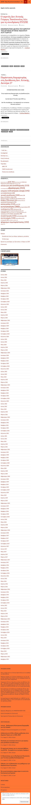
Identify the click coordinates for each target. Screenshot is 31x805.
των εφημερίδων (12, 265)
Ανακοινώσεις (4, 182)
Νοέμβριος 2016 (5, 567)
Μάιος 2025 (3, 312)
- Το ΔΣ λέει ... (4, 74)
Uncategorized (4, 153)
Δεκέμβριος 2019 (5, 481)
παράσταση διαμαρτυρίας (23, 129)
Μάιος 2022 (3, 409)
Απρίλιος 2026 (4, 282)
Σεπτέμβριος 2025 (5, 301)
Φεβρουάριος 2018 (5, 530)
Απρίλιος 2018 (4, 524)
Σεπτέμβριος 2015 (5, 602)
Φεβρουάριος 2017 (5, 559)
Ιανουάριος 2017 (5, 562)
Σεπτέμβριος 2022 (5, 398)
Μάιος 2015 (3, 610)
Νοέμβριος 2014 (5, 627)
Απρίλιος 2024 (4, 347)
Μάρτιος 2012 (4, 653)
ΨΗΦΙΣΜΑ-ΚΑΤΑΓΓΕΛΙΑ (19, 710)
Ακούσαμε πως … (5, 155)
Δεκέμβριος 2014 (5, 624)
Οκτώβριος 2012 (5, 645)
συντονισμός (8, 218)
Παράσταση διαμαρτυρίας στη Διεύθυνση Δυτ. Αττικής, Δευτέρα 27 (15, 80)
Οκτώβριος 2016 (5, 570)
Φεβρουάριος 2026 (5, 288)
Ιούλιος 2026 (4, 274)
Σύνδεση (3, 784)
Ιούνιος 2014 (4, 635)
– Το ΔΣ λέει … (4, 150)
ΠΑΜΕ (24, 182)
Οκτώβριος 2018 (5, 514)
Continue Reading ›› (25, 113)
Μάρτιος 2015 (4, 616)
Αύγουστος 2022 (5, 401)
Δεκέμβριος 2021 (5, 422)
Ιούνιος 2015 (4, 608)
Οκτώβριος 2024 (5, 331)
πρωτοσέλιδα (7, 265)
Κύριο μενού (29, 2)
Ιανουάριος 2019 (5, 506)
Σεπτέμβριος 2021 (5, 430)
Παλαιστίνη (5, 183)
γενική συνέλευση (10, 195)
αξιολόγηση (16, 188)
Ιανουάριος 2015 (5, 621)
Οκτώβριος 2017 (5, 541)
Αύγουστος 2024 (5, 336)
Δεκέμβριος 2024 (5, 325)
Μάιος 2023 (3, 377)
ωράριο (3, 224)
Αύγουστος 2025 (5, 304)
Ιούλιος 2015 (4, 605)
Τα (4, 265)
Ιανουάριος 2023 (5, 387)
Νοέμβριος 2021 (5, 425)
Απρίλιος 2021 (4, 444)
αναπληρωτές (5, 129)
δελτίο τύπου (5, 66)
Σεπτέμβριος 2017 (5, 543)
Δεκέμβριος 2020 (5, 454)
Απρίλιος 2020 (4, 471)
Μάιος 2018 (3, 522)
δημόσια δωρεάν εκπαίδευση (9, 198)
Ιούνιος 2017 (4, 549)
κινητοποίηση (10, 207)
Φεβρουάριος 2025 (5, 320)
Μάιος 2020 (3, 468)
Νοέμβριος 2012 (5, 643)
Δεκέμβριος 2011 (5, 659)
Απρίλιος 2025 (4, 315)
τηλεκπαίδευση (20, 218)
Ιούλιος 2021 (4, 436)
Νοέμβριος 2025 (5, 296)
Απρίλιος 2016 (4, 584)
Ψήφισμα (17, 183)
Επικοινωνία (4, 244)
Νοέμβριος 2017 (5, 538)
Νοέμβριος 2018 (5, 511)
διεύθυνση (21, 198)
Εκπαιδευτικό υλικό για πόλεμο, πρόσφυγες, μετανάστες (15, 236)
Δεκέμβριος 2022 (5, 390)
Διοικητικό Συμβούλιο (13, 25)
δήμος (3, 197)
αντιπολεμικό (4, 188)
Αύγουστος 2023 (5, 368)
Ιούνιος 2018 (4, 519)
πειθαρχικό (5, 212)
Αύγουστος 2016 (5, 576)
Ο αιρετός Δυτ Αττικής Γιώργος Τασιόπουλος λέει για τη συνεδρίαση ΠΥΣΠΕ (14, 19)
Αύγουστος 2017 (5, 546)
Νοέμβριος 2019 (5, 484)
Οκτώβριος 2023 (5, 363)
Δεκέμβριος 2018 (5, 508)
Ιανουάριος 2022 (5, 420)
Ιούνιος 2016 (4, 578)
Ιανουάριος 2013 (5, 640)
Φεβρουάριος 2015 (5, 619)
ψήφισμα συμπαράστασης (15, 222)
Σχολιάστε (22, 25)
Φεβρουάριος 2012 (5, 656)
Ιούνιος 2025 (4, 309)
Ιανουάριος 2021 (5, 452)
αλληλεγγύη (6, 185)
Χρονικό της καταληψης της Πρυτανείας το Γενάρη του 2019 (15, 241)
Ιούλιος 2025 (4, 307)
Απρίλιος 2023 (4, 379)
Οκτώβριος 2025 (5, 299)
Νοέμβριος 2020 (5, 457)
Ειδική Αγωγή (18, 182)
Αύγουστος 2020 (5, 465)
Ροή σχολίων (4, 790)
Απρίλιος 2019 (4, 498)
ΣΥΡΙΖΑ (11, 183)
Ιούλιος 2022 (4, 403)
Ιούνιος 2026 (4, 277)
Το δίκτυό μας (5, 239)
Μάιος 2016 (3, 581)
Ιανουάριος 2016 (5, 592)
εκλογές (13, 200)
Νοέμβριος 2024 (5, 328)
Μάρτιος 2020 (4, 473)
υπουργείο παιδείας (13, 220)
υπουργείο (5, 220)
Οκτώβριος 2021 (5, 428)
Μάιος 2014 (3, 637)
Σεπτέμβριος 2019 (5, 489)
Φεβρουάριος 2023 (5, 385)
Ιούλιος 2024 (4, 339)
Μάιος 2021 (3, 441)
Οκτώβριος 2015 (5, 600)
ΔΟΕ (11, 182)
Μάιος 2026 (3, 280)
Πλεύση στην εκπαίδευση (8, 171)
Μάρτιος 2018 (4, 527)
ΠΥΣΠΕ (22, 66)
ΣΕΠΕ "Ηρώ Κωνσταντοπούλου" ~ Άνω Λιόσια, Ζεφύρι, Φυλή (12, 1)
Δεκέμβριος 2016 (5, 565)
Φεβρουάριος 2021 (5, 449)
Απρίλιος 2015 (4, 613)
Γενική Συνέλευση (5, 158)
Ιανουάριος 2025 (5, 323)
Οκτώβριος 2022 (5, 395)
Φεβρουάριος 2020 (5, 476)
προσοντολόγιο (12, 212)
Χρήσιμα (3, 233)
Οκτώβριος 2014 (5, 629)
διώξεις (5, 200)
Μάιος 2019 (3, 495)
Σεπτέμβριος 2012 (5, 648)
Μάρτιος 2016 (4, 586)
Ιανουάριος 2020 (5, 479)
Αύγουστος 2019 (5, 492)
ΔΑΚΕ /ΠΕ (4, 166)
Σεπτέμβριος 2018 (5, 516)
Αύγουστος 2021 (5, 433)
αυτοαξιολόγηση (8, 193)
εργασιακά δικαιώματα (8, 202)
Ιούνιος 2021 (4, 438)
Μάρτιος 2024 (4, 350)
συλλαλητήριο (21, 216)
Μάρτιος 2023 (4, 382)
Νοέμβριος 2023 (5, 360)
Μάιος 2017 (3, 551)
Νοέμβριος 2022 (5, 393)
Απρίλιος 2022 (4, 411)
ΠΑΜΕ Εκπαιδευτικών (7, 169)
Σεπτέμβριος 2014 (5, 632)
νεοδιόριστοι (7, 209)
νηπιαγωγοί (17, 209)
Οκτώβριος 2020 (5, 460)
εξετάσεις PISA (21, 200)
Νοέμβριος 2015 (5, 597)
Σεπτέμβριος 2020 (5, 463)
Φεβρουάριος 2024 (5, 352)
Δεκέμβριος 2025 (5, 293)
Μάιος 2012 (3, 651)
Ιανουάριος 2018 (5, 532)
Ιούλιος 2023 (4, 371)
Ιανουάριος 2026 (5, 290)
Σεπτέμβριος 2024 (5, 333)
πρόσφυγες (5, 213)
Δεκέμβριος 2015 (5, 594)
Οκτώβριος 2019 (5, 487)
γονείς (22, 195)
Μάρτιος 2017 (4, 557)
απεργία (6, 191)
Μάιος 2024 (3, 344)
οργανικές (17, 66)
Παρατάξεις (3, 163)
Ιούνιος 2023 (4, 374)
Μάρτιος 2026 (4, 285)
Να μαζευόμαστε (5, 161)
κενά (11, 66)
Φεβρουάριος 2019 (5, 503)
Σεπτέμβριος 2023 (5, 366)
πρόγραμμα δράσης (21, 212)
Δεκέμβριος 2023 (5, 358)
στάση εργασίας (15, 213)
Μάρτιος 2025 (4, 317)
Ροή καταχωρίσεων (5, 787)
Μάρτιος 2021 (4, 446)
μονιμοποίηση (25, 207)
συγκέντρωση (8, 216)
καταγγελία (8, 204)
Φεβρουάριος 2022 (5, 417)
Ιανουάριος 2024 (5, 355)
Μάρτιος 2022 (4, 414)
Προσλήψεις (4, 131)
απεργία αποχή (20, 191)
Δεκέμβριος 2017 (5, 535)
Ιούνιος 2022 (4, 406)
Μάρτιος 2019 (4, 500)
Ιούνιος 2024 (4, 342)
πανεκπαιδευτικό (5, 210)
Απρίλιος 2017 (4, 554)
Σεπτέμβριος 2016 (5, 573)
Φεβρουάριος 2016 (5, 589)
